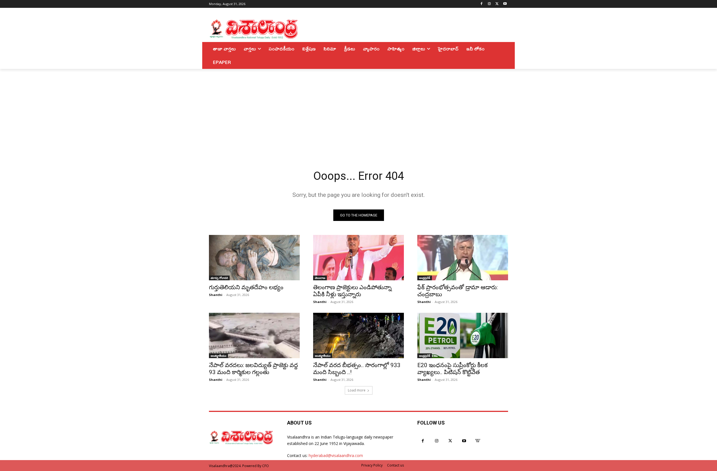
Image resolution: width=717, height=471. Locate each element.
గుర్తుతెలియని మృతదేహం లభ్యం (246, 287)
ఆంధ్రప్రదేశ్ (424, 278)
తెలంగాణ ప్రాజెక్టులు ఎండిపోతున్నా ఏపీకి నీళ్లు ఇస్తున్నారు (352, 291)
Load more (357, 390)
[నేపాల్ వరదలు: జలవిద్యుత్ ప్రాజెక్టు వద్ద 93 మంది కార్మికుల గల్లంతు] (254, 335)
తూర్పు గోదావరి (219, 278)
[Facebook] (481, 4)
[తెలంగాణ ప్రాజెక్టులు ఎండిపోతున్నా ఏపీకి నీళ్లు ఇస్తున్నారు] (358, 257)
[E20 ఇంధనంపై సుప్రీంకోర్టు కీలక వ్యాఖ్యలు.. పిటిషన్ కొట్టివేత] (462, 335)
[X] (497, 4)
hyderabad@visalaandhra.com (336, 455)
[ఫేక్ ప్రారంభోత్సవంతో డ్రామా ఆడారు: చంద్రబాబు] (462, 257)
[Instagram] (489, 4)
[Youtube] (505, 4)
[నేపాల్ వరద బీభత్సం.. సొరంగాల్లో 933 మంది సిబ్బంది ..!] (358, 335)
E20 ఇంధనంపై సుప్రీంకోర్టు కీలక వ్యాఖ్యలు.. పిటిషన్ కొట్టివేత (452, 369)
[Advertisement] (358, 111)
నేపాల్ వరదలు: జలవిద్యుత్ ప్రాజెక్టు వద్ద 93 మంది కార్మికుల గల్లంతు (253, 369)
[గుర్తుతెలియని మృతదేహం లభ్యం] (254, 257)
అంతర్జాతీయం (218, 356)
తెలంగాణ (320, 278)
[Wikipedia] (477, 440)
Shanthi (215, 295)
